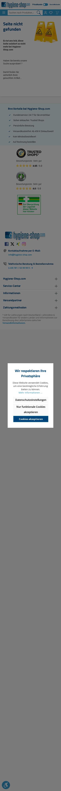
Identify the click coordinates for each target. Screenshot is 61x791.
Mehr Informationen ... (30, 392)
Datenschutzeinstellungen (30, 400)
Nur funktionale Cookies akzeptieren (30, 409)
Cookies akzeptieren (31, 419)
